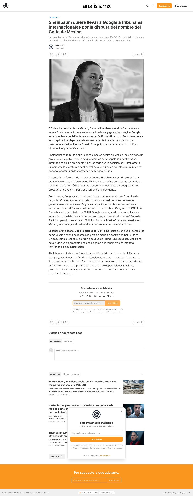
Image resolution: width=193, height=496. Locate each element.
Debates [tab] (75, 374)
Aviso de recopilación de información (87, 448)
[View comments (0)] (57, 54)
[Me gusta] (51, 54)
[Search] (147, 5)
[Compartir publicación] (153, 5)
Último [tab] (66, 374)
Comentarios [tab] (55, 341)
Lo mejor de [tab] (55, 374)
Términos (29, 492)
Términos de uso (96, 445)
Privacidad (21, 492)
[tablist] (61, 341)
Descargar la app (107, 492)
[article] (96, 389)
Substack (166, 492)
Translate (54, 17)
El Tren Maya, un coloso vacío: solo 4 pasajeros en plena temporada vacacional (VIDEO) (83, 383)
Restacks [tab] (68, 341)
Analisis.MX (59, 45)
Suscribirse (164, 5)
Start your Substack (89, 492)
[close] (122, 411)
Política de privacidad (113, 448)
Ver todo (55, 456)
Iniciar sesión (181, 5)
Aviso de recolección (41, 492)
